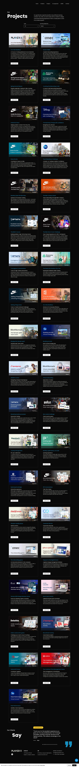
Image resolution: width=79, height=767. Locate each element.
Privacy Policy (42, 765)
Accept (74, 765)
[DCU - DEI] (48, 744)
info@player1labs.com (58, 752)
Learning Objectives (44, 23)
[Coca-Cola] (49, 744)
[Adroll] (54, 744)
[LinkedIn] (12, 754)
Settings (69, 765)
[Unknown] (55, 744)
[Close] (77, 765)
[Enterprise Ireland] (42, 744)
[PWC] (47, 744)
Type (25, 23)
